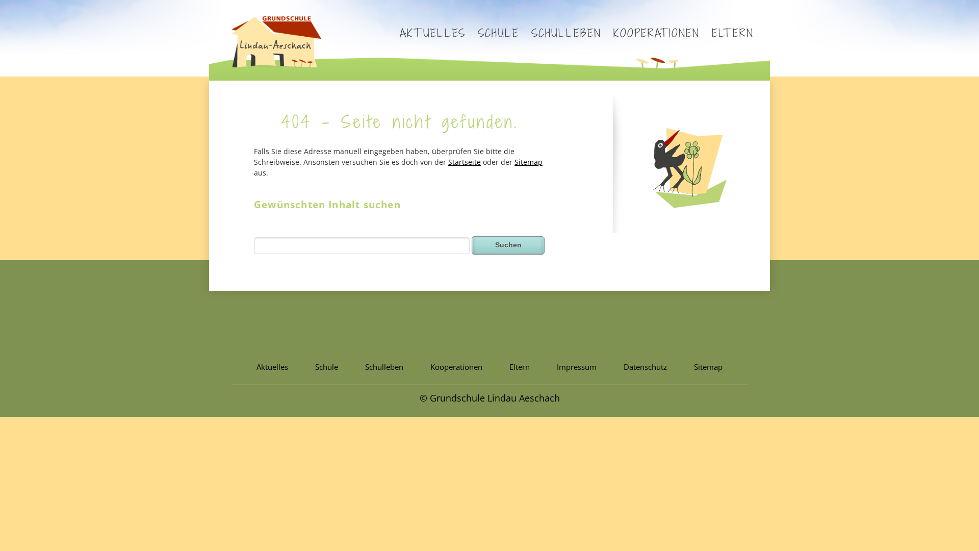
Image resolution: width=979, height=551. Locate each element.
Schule (498, 33)
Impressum (577, 367)
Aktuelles (433, 33)
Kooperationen (656, 33)
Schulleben (566, 33)
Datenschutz (645, 367)
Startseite (464, 162)
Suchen (508, 245)
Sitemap (528, 162)
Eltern (733, 33)
